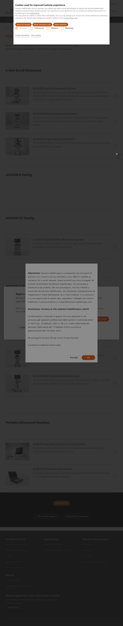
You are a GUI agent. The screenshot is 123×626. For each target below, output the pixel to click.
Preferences (39, 28)
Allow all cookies (23, 25)
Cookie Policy (34, 13)
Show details (36, 35)
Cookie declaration (22, 35)
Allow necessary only (42, 25)
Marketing (69, 28)
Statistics (54, 28)
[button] (119, 156)
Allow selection (61, 25)
